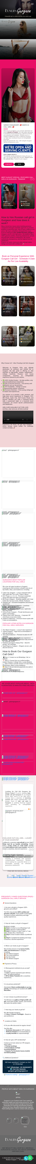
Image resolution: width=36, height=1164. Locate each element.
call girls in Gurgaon (12, 132)
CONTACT (8, 164)
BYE (19, 164)
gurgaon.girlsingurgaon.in (18, 1071)
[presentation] (31, 179)
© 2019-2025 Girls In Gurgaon (11, 1158)
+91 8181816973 (26, 1067)
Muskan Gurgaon (11, 1159)
